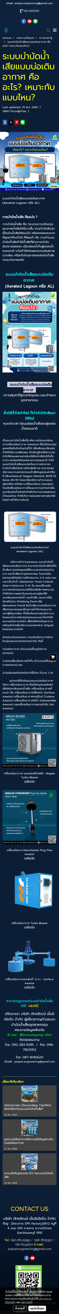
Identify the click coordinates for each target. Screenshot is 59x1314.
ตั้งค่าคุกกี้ (20, 1308)
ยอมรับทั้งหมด (37, 1308)
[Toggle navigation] (54, 30)
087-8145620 (32, 1057)
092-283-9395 (23, 1044)
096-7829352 (43, 1240)
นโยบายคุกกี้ (26, 1302)
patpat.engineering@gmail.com (34, 3)
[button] (47, 30)
